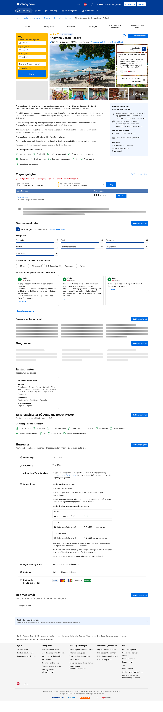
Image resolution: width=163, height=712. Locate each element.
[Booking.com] (25, 4)
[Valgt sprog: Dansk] (85, 4)
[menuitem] (23, 10)
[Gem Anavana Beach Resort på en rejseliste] (124, 36)
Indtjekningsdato (23, 47)
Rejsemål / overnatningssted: (28, 40)
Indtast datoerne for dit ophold (64, 548)
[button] (32, 64)
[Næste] (145, 67)
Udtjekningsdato (23, 54)
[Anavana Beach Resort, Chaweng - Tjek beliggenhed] (51, 41)
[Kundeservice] (92, 4)
